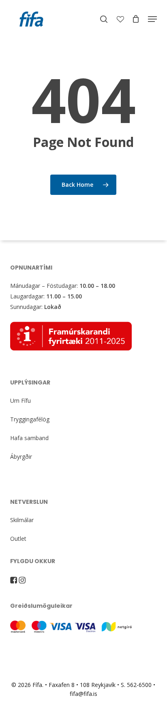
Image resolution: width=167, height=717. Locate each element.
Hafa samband (29, 438)
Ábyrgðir (21, 456)
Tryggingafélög (29, 419)
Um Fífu (20, 400)
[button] (152, 19)
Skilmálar (22, 520)
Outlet (18, 538)
